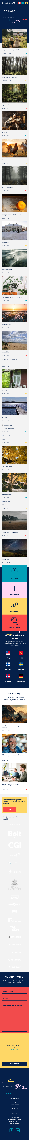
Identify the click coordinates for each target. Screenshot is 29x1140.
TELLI (10, 809)
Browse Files (14, 1049)
